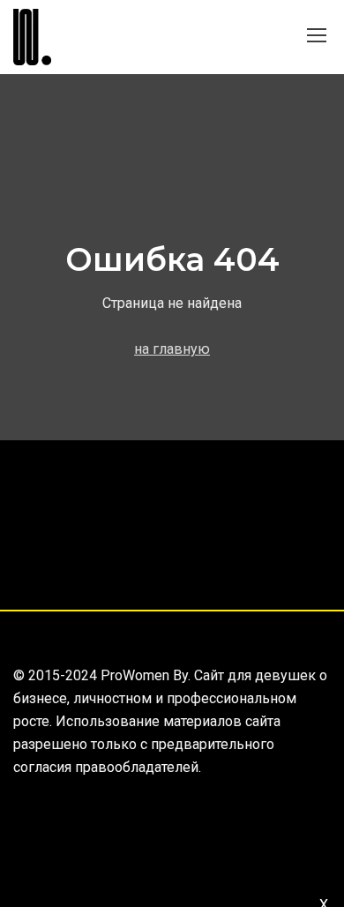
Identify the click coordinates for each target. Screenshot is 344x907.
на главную (172, 349)
